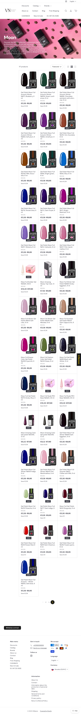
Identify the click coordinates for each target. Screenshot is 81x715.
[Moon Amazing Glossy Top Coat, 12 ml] (48, 278)
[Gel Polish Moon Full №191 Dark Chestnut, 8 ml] (48, 539)
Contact (35, 11)
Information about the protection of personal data (39, 687)
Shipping (34, 691)
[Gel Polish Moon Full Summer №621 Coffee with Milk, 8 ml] (67, 465)
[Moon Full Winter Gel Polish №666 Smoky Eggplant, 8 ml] (67, 278)
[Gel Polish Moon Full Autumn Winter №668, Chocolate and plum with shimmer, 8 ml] (67, 90)
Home (6, 33)
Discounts (25, 6)
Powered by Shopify (46, 711)
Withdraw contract (12, 628)
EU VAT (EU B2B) (53, 16)
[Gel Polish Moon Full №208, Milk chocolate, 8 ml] (28, 167)
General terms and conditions (37, 695)
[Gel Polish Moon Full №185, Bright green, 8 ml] (48, 167)
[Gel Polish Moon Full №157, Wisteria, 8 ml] (28, 240)
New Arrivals (38, 16)
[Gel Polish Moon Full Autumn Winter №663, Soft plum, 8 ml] (28, 130)
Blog (43, 11)
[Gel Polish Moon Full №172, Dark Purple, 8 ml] (48, 204)
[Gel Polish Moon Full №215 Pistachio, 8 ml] (28, 501)
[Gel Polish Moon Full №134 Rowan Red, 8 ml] (28, 539)
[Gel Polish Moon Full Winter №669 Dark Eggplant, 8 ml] (67, 429)
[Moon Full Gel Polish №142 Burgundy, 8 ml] (67, 501)
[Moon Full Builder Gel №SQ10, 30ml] (28, 277)
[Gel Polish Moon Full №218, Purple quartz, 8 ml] (67, 539)
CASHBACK (26, 16)
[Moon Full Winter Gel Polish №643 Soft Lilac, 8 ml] (28, 315)
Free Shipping (54, 11)
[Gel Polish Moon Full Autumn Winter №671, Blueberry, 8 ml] (28, 89)
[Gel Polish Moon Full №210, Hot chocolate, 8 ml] (67, 129)
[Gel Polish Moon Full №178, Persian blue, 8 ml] (28, 204)
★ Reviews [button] (79, 359)
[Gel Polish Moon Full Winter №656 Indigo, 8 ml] (28, 465)
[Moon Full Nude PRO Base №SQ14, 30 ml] (48, 391)
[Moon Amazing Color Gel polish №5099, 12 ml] (48, 429)
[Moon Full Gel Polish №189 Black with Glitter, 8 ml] (67, 353)
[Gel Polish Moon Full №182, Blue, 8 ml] (67, 166)
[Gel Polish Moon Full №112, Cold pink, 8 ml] (48, 240)
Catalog (36, 6)
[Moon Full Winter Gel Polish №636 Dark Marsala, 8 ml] (48, 315)
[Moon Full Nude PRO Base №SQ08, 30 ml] (67, 391)
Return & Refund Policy (39, 701)
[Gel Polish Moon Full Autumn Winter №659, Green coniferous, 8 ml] (48, 89)
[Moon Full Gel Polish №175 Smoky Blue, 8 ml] (28, 392)
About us (25, 11)
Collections (12, 33)
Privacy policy (36, 698)
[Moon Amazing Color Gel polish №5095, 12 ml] (28, 429)
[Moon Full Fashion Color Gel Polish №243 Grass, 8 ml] (48, 353)
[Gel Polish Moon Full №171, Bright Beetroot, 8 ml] (67, 204)
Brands (47, 6)
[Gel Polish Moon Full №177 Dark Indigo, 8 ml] (48, 502)
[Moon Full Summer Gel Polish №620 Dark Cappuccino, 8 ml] (67, 316)
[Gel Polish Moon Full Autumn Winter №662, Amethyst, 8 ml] (48, 130)
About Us (34, 680)
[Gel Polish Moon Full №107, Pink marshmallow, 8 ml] (67, 241)
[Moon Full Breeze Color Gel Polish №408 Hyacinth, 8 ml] (28, 354)
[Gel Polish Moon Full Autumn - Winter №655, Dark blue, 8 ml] (28, 577)
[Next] (53, 602)
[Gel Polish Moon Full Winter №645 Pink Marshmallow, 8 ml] (48, 465)
